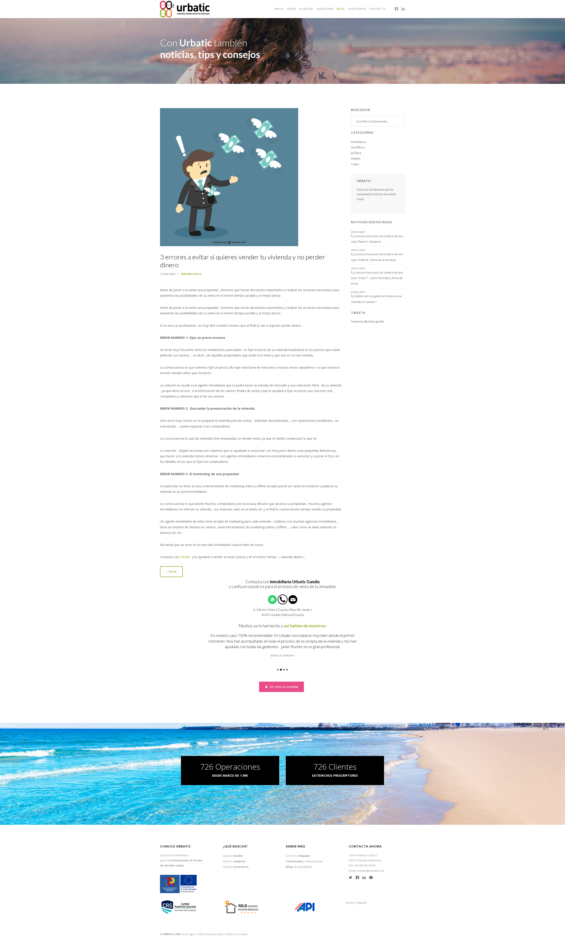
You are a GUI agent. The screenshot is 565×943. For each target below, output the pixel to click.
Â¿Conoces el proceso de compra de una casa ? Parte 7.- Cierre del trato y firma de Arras (377, 278)
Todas (355, 164)
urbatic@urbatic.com (370, 865)
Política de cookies (236, 928)
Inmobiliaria (191, 274)
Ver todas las (283, 681)
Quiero (233, 850)
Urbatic (185, 557)
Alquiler (306, 8)
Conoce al (298, 850)
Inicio (279, 8)
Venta (291, 8)
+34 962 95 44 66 (364, 860)
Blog (341, 8)
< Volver (171, 571)
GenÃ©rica (358, 147)
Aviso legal (188, 928)
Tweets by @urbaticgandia (367, 321)
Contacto (377, 8)
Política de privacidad (209, 928)
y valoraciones (304, 855)
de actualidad (299, 861)
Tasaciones (325, 8)
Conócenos (357, 8)
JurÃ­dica (356, 153)
